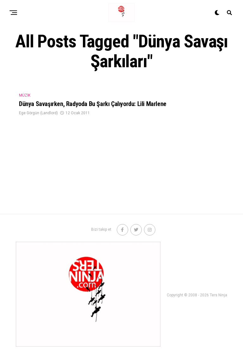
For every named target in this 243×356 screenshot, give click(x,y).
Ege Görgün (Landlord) (38, 113)
